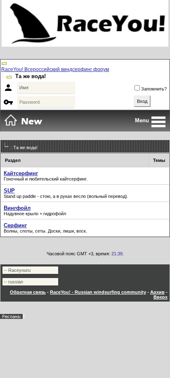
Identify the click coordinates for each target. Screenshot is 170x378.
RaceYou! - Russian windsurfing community (98, 292)
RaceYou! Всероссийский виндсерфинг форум (55, 69)
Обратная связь (28, 292)
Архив (157, 292)
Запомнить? (154, 88)
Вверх (160, 297)
